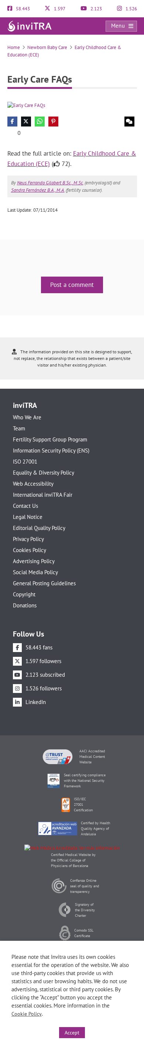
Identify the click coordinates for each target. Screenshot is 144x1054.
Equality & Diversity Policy (43, 472)
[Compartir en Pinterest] (53, 121)
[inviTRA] (29, 25)
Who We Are (27, 417)
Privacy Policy (28, 539)
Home (13, 47)
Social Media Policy (35, 572)
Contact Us (25, 506)
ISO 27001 (25, 461)
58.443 (22, 9)
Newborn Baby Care (47, 47)
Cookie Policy (26, 1013)
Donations (25, 605)
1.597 (59, 9)
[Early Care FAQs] (26, 105)
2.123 (95, 9)
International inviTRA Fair (42, 494)
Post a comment (72, 285)
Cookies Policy (29, 550)
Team (19, 428)
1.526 (130, 9)
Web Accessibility (33, 483)
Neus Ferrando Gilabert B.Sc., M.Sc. (50, 183)
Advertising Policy (34, 561)
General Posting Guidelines (44, 583)
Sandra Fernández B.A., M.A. (38, 190)
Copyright (24, 594)
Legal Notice (27, 517)
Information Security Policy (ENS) (51, 450)
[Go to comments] (129, 121)
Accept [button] (72, 1032)
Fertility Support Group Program (50, 439)
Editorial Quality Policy (39, 528)
